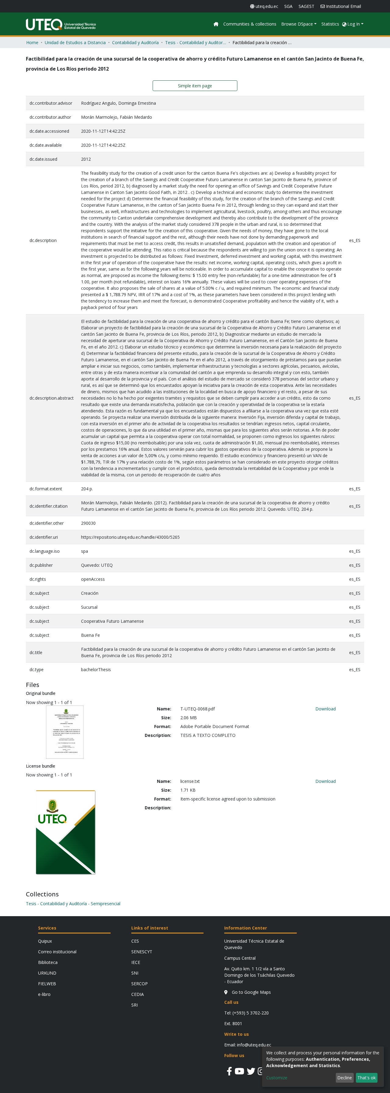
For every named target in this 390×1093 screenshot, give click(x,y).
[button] (344, 24)
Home (32, 42)
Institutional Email (343, 6)
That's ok (366, 1078)
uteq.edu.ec (267, 6)
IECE (135, 962)
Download (325, 709)
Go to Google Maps (251, 992)
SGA (288, 6)
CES (135, 941)
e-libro (44, 994)
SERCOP (139, 983)
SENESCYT (141, 952)
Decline (344, 1078)
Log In (353, 24)
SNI (134, 973)
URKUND (47, 973)
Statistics (330, 24)
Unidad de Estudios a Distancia (75, 42)
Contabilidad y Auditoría (135, 42)
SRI (134, 1005)
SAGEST (306, 6)
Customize (276, 1078)
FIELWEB (47, 983)
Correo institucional (57, 952)
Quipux (45, 941)
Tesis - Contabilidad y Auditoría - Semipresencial (195, 42)
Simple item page (195, 86)
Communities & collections (249, 24)
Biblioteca (48, 962)
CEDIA (137, 994)
